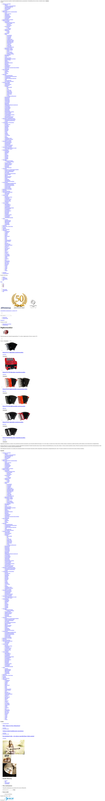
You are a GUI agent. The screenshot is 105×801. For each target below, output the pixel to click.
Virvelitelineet (7, 105)
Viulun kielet (9, 46)
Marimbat (6, 127)
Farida (6, 238)
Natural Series (9, 93)
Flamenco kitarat (8, 29)
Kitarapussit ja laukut (8, 496)
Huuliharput (7, 151)
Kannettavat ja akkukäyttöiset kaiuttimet (12, 169)
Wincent (6, 249)
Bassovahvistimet (8, 162)
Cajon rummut (7, 135)
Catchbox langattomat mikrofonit (10, 78)
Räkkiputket (7, 103)
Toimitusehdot (5, 290)
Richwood (9, 24)
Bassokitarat (7, 33)
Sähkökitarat (7, 30)
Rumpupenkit (7, 85)
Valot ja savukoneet (6, 229)
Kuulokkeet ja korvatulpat (7, 189)
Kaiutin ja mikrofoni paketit (9, 170)
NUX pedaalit (9, 51)
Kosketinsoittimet (8, 16)
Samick (8, 31)
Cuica (6, 136)
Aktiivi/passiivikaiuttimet (9, 171)
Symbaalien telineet (8, 214)
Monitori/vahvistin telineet (9, 207)
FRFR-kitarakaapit (8, 164)
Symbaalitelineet (7, 107)
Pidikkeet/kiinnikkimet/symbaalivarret (11, 104)
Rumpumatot (7, 547)
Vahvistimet (5, 159)
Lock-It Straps (7, 696)
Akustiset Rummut (8, 84)
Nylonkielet (9, 37)
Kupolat (6, 121)
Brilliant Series (9, 92)
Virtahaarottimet (7, 65)
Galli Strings (9, 36)
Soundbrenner (7, 261)
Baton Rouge (9, 25)
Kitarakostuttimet (8, 59)
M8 (7, 88)
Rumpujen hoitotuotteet (9, 117)
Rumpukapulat (7, 545)
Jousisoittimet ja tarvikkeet (7, 595)
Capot (6, 56)
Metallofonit (7, 126)
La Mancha (9, 28)
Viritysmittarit (7, 193)
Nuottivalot (5, 225)
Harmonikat (7, 201)
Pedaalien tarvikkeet (10, 53)
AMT (6, 79)
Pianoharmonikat (8, 143)
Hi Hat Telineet (7, 106)
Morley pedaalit (9, 498)
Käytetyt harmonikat (8, 594)
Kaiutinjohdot (7, 224)
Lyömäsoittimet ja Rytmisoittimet (8, 122)
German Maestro (8, 241)
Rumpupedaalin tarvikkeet (9, 111)
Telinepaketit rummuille (9, 217)
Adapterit (6, 219)
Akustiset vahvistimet (8, 163)
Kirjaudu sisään (5, 318)
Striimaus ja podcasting (7, 3)
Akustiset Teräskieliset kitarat (10, 22)
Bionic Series (9, 91)
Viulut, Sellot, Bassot (8, 597)
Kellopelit (6, 128)
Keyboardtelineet (8, 208)
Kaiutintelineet (7, 206)
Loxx (6, 259)
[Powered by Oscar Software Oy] (9, 800)
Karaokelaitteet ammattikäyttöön (10, 183)
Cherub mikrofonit (8, 80)
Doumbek (6, 130)
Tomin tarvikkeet (8, 115)
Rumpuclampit (7, 110)
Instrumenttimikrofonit (9, 75)
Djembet (6, 133)
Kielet (6, 34)
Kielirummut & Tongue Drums (10, 119)
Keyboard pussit (7, 199)
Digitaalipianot (7, 15)
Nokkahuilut (7, 150)
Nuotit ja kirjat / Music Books (8, 226)
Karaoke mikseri (7, 186)
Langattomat (5, 10)
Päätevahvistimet (8, 174)
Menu (1, 281)
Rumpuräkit (7, 102)
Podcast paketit (7, 8)
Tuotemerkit (5, 230)
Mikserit (6, 4)
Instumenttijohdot (8, 220)
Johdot (4, 218)
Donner (6, 270)
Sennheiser (7, 258)
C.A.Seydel (7, 253)
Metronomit (7, 194)
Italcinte (6, 252)
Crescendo (6, 251)
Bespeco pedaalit (10, 52)
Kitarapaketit (7, 21)
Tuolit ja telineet (5, 202)
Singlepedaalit (7, 99)
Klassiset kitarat (7, 26)
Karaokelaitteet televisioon (9, 184)
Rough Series (9, 94)
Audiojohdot (7, 223)
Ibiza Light (7, 262)
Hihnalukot (7, 64)
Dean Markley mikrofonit (9, 81)
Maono (6, 235)
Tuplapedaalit (7, 100)
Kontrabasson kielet (10, 495)
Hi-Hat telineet (7, 215)
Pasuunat (6, 156)
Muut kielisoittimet (6, 69)
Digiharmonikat (7, 144)
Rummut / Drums (8, 200)
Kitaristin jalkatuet (8, 57)
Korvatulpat (5, 190)
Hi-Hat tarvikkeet (8, 113)
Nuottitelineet (7, 209)
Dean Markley (9, 35)
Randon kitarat (9, 23)
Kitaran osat (7, 68)
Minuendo (6, 697)
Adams (6, 267)
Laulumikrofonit (7, 77)
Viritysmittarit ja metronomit (7, 192)
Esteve (8, 27)
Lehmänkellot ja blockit (9, 139)
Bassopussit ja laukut (8, 645)
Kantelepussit (7, 646)
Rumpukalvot (7, 546)
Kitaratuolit (7, 213)
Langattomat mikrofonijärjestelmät (11, 76)
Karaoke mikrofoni (8, 188)
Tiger (8, 89)
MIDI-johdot (7, 222)
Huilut (6, 153)
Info (3, 291)
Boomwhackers (7, 124)
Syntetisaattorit (7, 17)
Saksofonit (6, 155)
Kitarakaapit (7, 165)
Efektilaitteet (7, 179)
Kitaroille (6, 644)
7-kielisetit (9, 44)
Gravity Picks (7, 255)
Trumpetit (6, 157)
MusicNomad (7, 236)
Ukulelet (6, 70)
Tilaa (14, 789)
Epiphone (6, 264)
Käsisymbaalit (9, 87)
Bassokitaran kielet (10, 41)
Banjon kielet (9, 43)
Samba (6, 268)
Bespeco (6, 695)
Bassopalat (7, 129)
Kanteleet (6, 73)
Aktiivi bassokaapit (8, 167)
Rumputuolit (7, 211)
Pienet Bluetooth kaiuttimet (9, 181)
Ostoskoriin (5, 356)
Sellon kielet (9, 45)
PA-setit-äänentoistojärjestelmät (10, 173)
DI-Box (6, 178)
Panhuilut (6, 158)
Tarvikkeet (6, 9)
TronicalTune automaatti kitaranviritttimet (12, 67)
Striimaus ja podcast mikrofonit (10, 5)
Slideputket (7, 61)
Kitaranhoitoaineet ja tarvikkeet (10, 58)
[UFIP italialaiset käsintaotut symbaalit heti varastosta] (9, 776)
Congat (6, 132)
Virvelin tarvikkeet (8, 112)
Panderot (6, 137)
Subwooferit (7, 172)
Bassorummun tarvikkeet (9, 116)
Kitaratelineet (7, 66)
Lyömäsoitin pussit (8, 647)
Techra (6, 257)
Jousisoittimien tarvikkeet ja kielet (10, 596)
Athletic (6, 256)
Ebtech (8, 50)
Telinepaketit (7, 109)
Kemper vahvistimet (10, 161)
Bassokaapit (7, 166)
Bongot (6, 131)
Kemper (6, 234)
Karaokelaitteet (5, 182)
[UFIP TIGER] (7, 762)
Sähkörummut (7, 83)
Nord (6, 269)
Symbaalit (6, 86)
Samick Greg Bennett (8, 245)
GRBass (6, 233)
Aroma (6, 266)
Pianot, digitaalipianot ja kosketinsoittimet (10, 11)
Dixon (8, 95)
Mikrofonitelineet (8, 7)
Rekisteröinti (5, 317)
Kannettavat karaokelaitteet (9, 185)
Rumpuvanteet (7, 108)
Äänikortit (4, 228)
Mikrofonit (4, 74)
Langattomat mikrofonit (9, 6)
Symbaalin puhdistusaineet (11, 96)
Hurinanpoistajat (7, 177)
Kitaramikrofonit (8, 54)
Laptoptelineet (7, 205)
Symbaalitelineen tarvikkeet (9, 114)
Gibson (8, 32)
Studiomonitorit (7, 180)
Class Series (9, 90)
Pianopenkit (7, 18)
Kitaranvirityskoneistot (9, 62)
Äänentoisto (5, 168)
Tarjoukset (4, 272)
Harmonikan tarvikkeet (9, 145)
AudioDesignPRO (8, 240)
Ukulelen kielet (9, 39)
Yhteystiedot (5, 278)
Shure (6, 250)
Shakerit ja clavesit (8, 140)
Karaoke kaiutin (7, 187)
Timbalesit (6, 134)
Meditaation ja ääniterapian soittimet (9, 118)
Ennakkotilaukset (6, 273)
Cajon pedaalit (7, 101)
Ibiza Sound (7, 263)
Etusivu (4, 277)
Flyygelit (4, 227)
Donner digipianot (8, 13)
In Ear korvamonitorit (6, 191)
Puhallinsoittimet (5, 149)
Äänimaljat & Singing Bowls (10, 120)
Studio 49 (6, 243)
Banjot (6, 72)
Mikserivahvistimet (8, 176)
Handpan (6, 123)
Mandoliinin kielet (10, 42)
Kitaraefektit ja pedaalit (9, 497)
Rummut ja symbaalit (6, 82)
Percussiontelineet (8, 210)
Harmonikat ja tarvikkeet (7, 141)
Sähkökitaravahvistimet (9, 160)
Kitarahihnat (7, 55)
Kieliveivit (6, 63)
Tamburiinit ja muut (8, 138)
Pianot (6, 12)
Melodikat (6, 152)
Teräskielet (9, 38)
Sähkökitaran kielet (10, 40)
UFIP (6, 242)
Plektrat (6, 60)
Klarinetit (6, 154)
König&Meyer (7, 231)
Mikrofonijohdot (7, 221)
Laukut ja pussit (5, 195)
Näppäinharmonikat (8, 142)
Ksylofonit (6, 125)
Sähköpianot (7, 14)
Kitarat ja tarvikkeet (6, 20)
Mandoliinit (7, 71)
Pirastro (6, 265)
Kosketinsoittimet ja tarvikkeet (8, 19)
